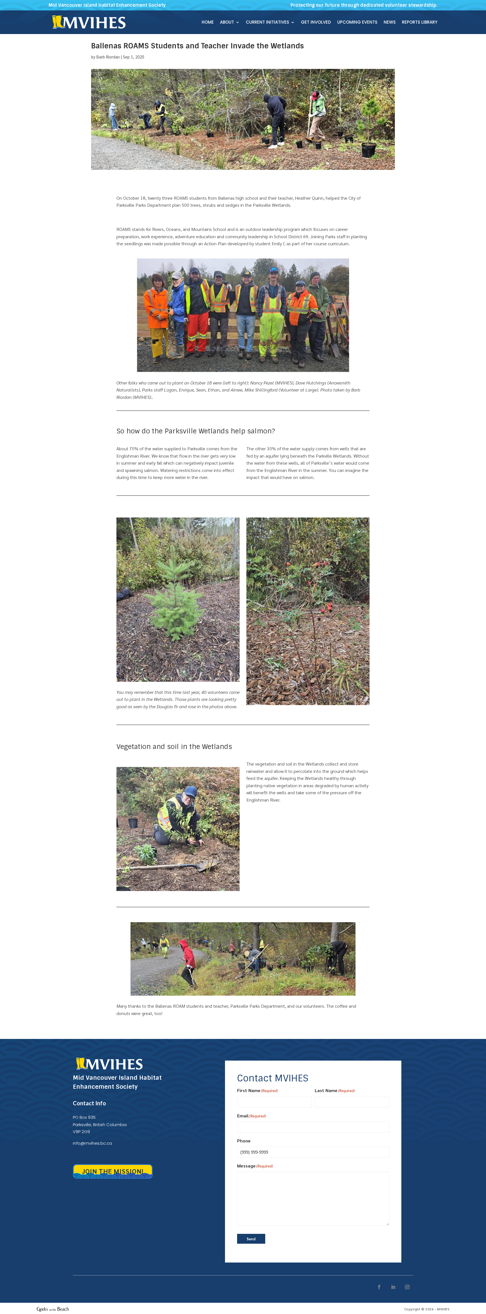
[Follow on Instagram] (407, 1287)
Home (208, 22)
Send (251, 1238)
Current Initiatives (267, 22)
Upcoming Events (357, 22)
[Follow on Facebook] (379, 1287)
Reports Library (419, 22)
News (390, 22)
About (227, 22)
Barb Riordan (108, 56)
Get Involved (316, 22)
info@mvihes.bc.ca (92, 1143)
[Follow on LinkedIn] (393, 1287)
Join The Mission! (112, 1171)
